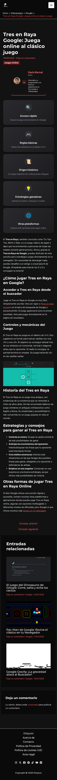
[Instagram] (16, 762)
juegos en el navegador (34, 510)
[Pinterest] (28, 762)
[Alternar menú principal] (51, 5)
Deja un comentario (25, 58)
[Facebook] (24, 762)
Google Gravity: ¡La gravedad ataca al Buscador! (26, 673)
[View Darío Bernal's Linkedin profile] (24, 82)
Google (29, 594)
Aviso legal (28, 754)
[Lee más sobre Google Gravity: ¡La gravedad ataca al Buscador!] (28, 655)
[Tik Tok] (32, 762)
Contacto (28, 741)
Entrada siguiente (28, 529)
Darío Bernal (35, 72)
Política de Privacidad (28, 746)
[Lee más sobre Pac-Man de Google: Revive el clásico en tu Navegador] (28, 613)
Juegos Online (11, 62)
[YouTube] (37, 762)
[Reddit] (41, 762)
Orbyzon (28, 733)
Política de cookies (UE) (28, 750)
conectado (33, 704)
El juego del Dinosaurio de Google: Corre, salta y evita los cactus (27, 587)
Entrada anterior (28, 523)
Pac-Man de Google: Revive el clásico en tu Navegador (27, 631)
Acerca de (28, 737)
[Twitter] (20, 762)
